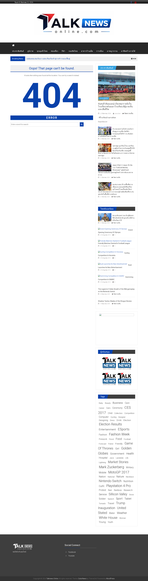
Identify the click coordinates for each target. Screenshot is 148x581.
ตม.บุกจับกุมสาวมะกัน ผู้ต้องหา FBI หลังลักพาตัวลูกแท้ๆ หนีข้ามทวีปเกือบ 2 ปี (123, 218)
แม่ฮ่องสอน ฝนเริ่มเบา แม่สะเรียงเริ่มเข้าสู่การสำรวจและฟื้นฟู (48, 59)
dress (112, 420)
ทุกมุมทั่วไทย (42, 51)
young (102, 522)
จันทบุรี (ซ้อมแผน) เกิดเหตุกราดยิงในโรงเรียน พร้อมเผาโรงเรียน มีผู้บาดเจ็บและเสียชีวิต (115, 106)
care (127, 403)
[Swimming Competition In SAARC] (111, 276)
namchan (117, 113)
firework (103, 439)
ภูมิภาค (30, 51)
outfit (101, 486)
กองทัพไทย (73, 51)
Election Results (110, 424)
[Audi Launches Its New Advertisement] (112, 264)
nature (120, 476)
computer (104, 417)
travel (111, 503)
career (101, 408)
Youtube (71, 556)
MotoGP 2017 (118, 472)
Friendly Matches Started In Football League (114, 243)
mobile (102, 472)
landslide (119, 458)
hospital (103, 457)
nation (102, 476)
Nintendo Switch (110, 481)
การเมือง (99, 51)
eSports (123, 429)
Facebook (72, 552)
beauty (108, 403)
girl (117, 448)
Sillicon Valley (118, 494)
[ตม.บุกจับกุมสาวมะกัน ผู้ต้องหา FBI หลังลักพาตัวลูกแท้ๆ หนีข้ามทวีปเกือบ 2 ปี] (104, 217)
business (118, 402)
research (128, 490)
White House (108, 518)
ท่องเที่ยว (54, 51)
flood (111, 439)
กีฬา (63, 51)
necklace (130, 477)
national (111, 477)
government (117, 453)
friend (110, 444)
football (127, 439)
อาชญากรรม (112, 51)
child (110, 413)
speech (111, 499)
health (130, 453)
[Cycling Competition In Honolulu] (110, 252)
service (103, 494)
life (126, 458)
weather (122, 513)
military (130, 467)
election (127, 420)
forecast (102, 444)
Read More (102, 122)
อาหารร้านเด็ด (87, 51)
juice (111, 458)
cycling (113, 417)
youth (110, 522)
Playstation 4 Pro (118, 486)
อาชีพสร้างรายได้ (128, 51)
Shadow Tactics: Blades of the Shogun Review (115, 301)
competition (129, 413)
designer (121, 417)
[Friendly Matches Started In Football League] (114, 241)
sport (119, 498)
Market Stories (118, 462)
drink (119, 420)
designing (103, 420)
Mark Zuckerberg (111, 467)
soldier (102, 498)
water (112, 513)
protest (102, 490)
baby (101, 403)
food (119, 439)
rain (110, 490)
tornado (102, 503)
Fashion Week (119, 434)
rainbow (118, 490)
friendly (119, 443)
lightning (102, 462)
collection (118, 413)
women (122, 518)
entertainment (107, 429)
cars (108, 408)
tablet (128, 498)
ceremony (117, 408)
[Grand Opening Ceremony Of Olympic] (112, 229)
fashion (103, 434)
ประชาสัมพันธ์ (18, 51)
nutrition (128, 481)
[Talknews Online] (13, 45)
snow (131, 495)
